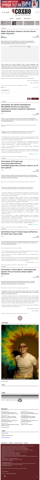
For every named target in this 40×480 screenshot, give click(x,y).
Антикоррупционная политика (6, 462)
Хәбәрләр (4, 28)
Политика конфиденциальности (7, 465)
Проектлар (27, 18)
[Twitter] (6, 12)
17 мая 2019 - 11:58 (36, 277)
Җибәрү (35, 98)
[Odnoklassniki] (3, 12)
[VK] (4, 12)
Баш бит (18, 18)
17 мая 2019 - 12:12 (35, 114)
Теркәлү (29, 98)
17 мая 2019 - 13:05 (35, 37)
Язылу (11, 18)
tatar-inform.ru (36, 224)
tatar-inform (36, 154)
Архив (26, 443)
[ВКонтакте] (1, 37)
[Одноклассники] (3, 37)
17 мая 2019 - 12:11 (36, 171)
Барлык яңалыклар (5, 427)
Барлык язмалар (4, 381)
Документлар (19, 443)
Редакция (4, 443)
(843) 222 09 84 (13, 473)
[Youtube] (8, 12)
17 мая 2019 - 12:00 (35, 237)
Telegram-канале (21, 85)
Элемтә (11, 443)
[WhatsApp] (4, 37)
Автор (37, 36)
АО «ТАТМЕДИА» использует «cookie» (8, 463)
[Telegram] (5, 37)
